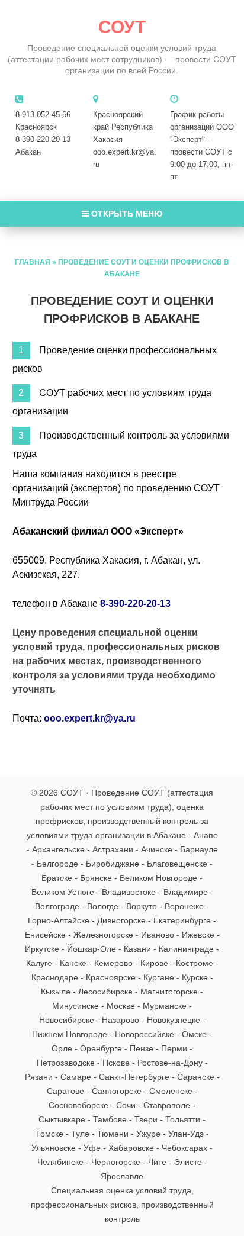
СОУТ (122, 27)
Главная (32, 262)
